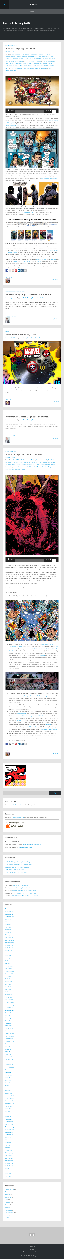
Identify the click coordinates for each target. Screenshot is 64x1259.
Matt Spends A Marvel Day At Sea (21, 335)
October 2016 (9, 1101)
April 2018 (8, 1054)
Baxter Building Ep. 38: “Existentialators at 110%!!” (29, 295)
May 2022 (8, 927)
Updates (7, 1215)
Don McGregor (14, 58)
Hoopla (21, 61)
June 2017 (8, 1080)
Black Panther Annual (37, 54)
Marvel (29, 65)
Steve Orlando (14, 469)
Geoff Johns (51, 58)
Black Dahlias (31, 460)
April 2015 (8, 1147)
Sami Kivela (30, 467)
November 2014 (9, 1160)
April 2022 (8, 929)
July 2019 (7, 1015)
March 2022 (8, 932)
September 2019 (9, 1010)
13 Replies (55, 319)
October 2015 (9, 1132)
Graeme (8, 61)
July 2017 (7, 1077)
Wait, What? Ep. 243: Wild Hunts (20, 48)
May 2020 (8, 989)
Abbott (14, 460)
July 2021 (7, 953)
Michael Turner (46, 65)
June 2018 (8, 1049)
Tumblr (29, 261)
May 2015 (7, 1145)
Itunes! (44, 259)
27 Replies (55, 279)
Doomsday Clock (23, 58)
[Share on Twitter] (10, 270)
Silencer (8, 469)
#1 (21, 713)
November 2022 (9, 911)
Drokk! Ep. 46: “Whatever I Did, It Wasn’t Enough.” (18, 864)
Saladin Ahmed (22, 467)
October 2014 (9, 1163)
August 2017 (8, 1075)
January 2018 (9, 1062)
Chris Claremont (47, 54)
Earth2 (39, 58)
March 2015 (8, 1150)
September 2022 (9, 916)
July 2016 (8, 1108)
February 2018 (9, 1059)
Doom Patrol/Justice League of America (17, 462)
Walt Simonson (44, 298)
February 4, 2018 (10, 457)
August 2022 (8, 919)
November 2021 (9, 942)
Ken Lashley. (15, 65)
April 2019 (8, 1023)
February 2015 (9, 1153)
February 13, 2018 (10, 338)
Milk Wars (39, 464)
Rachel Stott (9, 467)
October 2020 (9, 976)
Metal (35, 464)
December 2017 (9, 1064)
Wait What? (14, 45)
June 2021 (8, 955)
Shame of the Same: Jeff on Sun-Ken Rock (24, 890)
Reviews (7, 1207)
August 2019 (8, 1012)
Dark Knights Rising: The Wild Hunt (40, 56)
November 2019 (9, 1005)
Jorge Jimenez (43, 63)
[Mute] (50, 111)
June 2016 (8, 1111)
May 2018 (7, 1051)
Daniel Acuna (26, 56)
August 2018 (8, 1044)
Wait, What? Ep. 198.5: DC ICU (21, 885)
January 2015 (8, 1155)
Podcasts (8, 45)
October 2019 (9, 1007)
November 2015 (9, 1129)
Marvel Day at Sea (36, 338)
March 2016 (8, 1119)
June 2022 (8, 924)
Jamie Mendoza (46, 61)
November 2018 (9, 1036)
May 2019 (7, 1020)
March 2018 (8, 1057)
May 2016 (8, 1114)
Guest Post (8, 1197)
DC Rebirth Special (46, 178)
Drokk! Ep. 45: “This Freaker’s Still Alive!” (16, 872)
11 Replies (55, 753)
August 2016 (8, 1106)
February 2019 (9, 1028)
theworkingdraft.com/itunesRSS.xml (32, 844)
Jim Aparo (29, 63)
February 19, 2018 (10, 298)
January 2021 (8, 968)
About (32, 1249)
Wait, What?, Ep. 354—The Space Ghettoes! (17, 867)
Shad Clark (45, 467)
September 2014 (9, 1166)
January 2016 (9, 1124)
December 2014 (9, 1158)
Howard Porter (28, 61)
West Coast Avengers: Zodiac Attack (32, 716)
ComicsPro (19, 56)
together (53, 259)
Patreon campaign (18, 817)
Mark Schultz (23, 65)
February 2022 (9, 935)
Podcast (53, 464)
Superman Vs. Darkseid (41, 68)
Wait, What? (32, 4)
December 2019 (9, 1002)
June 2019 (8, 1018)
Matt (24, 261)
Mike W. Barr (13, 68)
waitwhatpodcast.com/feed (25, 847)
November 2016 (9, 1098)
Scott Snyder (30, 68)
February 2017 (9, 1090)
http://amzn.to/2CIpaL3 (28, 212)
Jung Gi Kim (20, 464)
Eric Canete (32, 462)
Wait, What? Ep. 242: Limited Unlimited (24, 454)
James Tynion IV (36, 61)
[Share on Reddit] (13, 270)
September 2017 (9, 1072)
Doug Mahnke (33, 58)
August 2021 (8, 950)
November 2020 (9, 973)
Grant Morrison (14, 61)
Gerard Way (39, 462)
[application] (32, 110)
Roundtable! (8, 1210)
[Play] (9, 111)
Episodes (16, 291)
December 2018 (9, 1033)
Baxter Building (10, 291)
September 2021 (9, 948)
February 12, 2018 (10, 420)
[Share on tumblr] (22, 270)
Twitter (15, 805)
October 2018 (9, 1038)
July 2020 (8, 984)
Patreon (39, 261)
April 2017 (8, 1085)
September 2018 (9, 1041)
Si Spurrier (51, 467)
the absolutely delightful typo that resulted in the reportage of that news (34, 696)
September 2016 (9, 1103)
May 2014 (7, 1176)
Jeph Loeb (15, 63)
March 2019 (8, 1025)
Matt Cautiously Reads (22, 888)
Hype (6, 1199)
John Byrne (35, 63)
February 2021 (9, 966)
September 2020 (9, 979)
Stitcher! (38, 259)
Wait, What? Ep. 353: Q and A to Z (14, 869)
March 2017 (8, 1088)
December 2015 (9, 1127)
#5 (42, 655)
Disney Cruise (27, 338)
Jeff (10, 63)
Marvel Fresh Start (37, 65)
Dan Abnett (51, 460)
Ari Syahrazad (23, 460)
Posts (7, 331)
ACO (17, 460)
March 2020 (8, 994)
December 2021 (9, 940)
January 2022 (9, 937)
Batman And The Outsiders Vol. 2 (21, 54)
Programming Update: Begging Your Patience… (27, 417)
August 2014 (8, 1168)
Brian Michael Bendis (41, 460)
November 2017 (9, 1067)
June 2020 (8, 987)
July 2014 (7, 1171)
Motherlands (46, 464)
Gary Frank (45, 58)
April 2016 (8, 1116)
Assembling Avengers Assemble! (32, 1251)
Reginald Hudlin (21, 68)
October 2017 (9, 1070)
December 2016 (9, 1096)
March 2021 (8, 963)
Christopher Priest (10, 56)
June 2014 (8, 1173)
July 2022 (8, 922)
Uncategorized (18, 413)
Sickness (34, 420)
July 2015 (7, 1140)
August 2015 (8, 1137)
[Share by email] (25, 270)
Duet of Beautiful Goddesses (48, 729)
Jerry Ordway (22, 63)
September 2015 (9, 1134)
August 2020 (8, 981)
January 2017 (8, 1093)
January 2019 (9, 1031)
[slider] (54, 110)
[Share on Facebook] (7, 270)
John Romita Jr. (12, 464)
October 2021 (9, 945)
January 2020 (9, 999)
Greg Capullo (51, 462)
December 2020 (9, 971)
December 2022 (9, 909)
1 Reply (56, 401)
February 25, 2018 (10, 51)
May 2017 (7, 1082)
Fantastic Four (36, 298)
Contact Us (32, 1246)
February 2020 (9, 997)
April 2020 (8, 992)
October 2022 (9, 914)
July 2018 (7, 1046)
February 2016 (9, 1121)
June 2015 (8, 1142)
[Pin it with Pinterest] (16, 270)
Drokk (7, 1192)
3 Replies (55, 438)
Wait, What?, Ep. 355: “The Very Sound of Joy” (17, 862)
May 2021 (7, 958)
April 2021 (8, 961)
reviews (15, 467)
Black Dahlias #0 (32, 727)
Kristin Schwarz (28, 464)
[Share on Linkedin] (19, 270)
